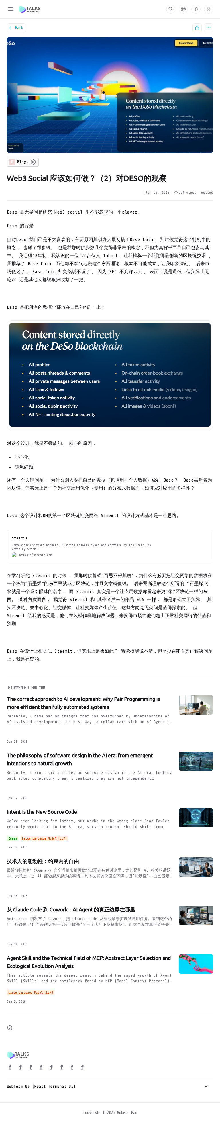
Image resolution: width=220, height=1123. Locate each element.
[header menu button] (11, 9)
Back (19, 28)
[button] (183, 9)
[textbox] (110, 438)
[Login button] (208, 9)
